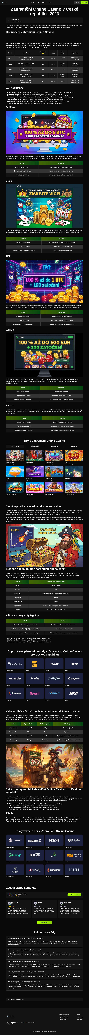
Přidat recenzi (74, 894)
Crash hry (53, 446)
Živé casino (34, 446)
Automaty (72, 446)
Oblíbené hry (14, 446)
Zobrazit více (44, 922)
